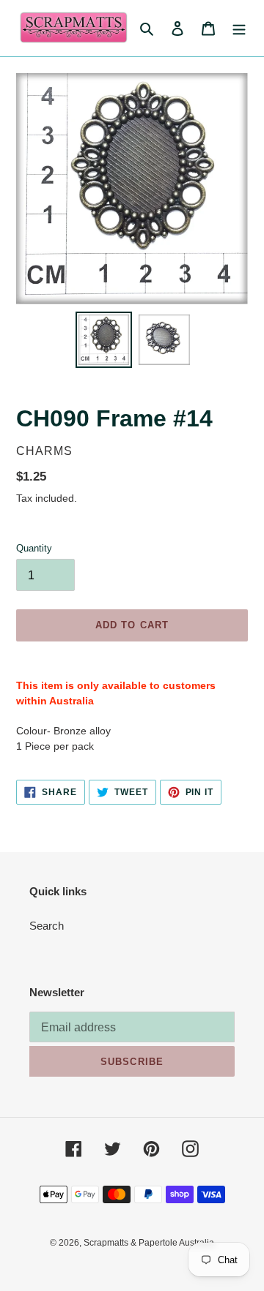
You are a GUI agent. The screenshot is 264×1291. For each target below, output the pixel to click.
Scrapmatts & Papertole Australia (149, 1243)
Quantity (34, 548)
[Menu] (239, 28)
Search (46, 925)
